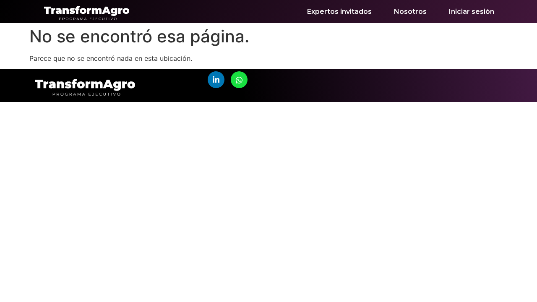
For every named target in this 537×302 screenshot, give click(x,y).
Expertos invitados (339, 12)
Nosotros (410, 12)
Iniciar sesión (471, 12)
